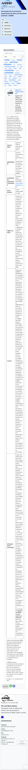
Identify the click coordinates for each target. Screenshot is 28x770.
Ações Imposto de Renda (10, 66)
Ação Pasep (19, 64)
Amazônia (13, 60)
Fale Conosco (8, 35)
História (6, 76)
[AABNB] (8, 3)
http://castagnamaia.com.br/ (19, 185)
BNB (21, 66)
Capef (10, 68)
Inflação (20, 76)
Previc (13, 83)
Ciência (20, 68)
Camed (6, 68)
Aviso (14, 64)
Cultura (17, 70)
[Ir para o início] (2, 717)
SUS (5, 85)
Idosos (14, 76)
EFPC (6, 74)
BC (17, 66)
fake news (10, 74)
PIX (11, 81)
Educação (17, 72)
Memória (19, 80)
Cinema (15, 68)
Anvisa (6, 62)
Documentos (8, 31)
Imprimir (5, 686)
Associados (7, 25)
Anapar (19, 60)
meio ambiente (12, 80)
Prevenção (7, 83)
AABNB (6, 22)
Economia (9, 73)
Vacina (15, 85)
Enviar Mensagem (22, 742)
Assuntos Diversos (11, 63)
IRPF (9, 78)
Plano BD (16, 81)
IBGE (10, 76)
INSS (6, 78)
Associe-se (7, 28)
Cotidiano (9, 70)
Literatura (14, 78)
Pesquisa (6, 81)
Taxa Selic (10, 85)
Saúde (19, 83)
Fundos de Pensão (18, 74)
